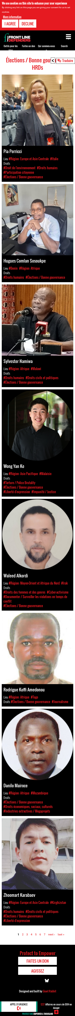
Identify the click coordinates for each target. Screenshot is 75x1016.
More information (12, 17)
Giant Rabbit (49, 991)
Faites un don (28, 46)
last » (61, 934)
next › (51, 934)
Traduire (67, 60)
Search (64, 46)
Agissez (37, 971)
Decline (28, 23)
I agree (10, 23)
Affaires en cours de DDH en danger (56, 1006)
